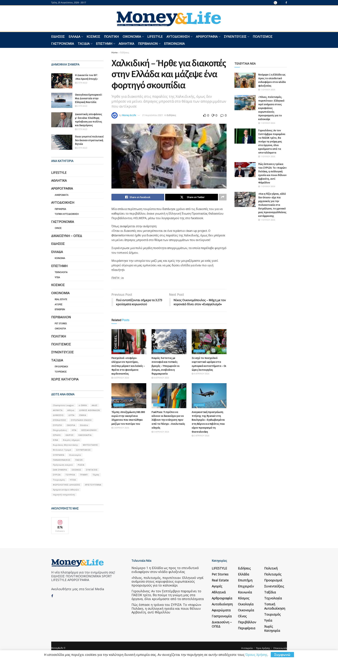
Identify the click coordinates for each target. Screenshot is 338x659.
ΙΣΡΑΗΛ (57, 435)
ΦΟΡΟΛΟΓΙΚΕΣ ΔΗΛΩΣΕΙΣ (66, 484)
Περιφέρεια (60, 209)
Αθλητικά (126, 43)
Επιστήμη (104, 43)
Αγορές (58, 304)
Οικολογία (60, 328)
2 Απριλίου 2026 (201, 435)
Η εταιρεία (247, 648)
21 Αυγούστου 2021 (152, 115)
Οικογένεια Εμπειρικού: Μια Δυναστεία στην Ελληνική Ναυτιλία (88, 98)
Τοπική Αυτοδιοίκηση (67, 213)
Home (114, 52)
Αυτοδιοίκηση (178, 36)
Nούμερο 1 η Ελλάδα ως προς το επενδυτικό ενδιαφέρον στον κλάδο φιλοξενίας (165, 570)
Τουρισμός (61, 371)
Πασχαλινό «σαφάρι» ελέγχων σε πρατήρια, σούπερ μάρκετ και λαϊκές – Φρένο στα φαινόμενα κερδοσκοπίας (128, 365)
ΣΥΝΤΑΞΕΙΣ (92, 469)
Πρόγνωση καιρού (63, 464)
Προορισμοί (61, 366)
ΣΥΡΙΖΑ (57, 474)
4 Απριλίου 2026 (121, 377)
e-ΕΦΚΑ (83, 405)
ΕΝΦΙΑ (82, 415)
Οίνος (58, 228)
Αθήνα (70, 410)
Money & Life (129, 115)
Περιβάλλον (148, 43)
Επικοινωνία (174, 43)
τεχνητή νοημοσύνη (64, 494)
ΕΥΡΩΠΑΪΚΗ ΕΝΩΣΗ (81, 420)
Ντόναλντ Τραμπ (62, 449)
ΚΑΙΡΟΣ (70, 435)
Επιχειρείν (60, 309)
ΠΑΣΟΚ (79, 460)
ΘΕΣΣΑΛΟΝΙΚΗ (89, 430)
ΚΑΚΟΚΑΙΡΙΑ (85, 435)
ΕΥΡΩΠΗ (57, 425)
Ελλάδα (74, 36)
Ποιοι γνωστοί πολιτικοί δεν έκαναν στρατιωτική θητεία (89, 140)
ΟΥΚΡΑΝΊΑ (58, 455)
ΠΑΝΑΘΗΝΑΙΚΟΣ (61, 460)
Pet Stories (61, 323)
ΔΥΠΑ (71, 415)
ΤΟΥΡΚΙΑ (70, 474)
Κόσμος (93, 36)
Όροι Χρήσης (263, 648)
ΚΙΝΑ (55, 440)
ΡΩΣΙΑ (81, 464)
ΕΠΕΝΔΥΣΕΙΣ (59, 420)
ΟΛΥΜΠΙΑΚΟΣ (83, 449)
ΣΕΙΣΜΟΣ (76, 469)
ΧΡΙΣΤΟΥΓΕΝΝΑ (93, 484)
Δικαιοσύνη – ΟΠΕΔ (66, 236)
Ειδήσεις (58, 36)
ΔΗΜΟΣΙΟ (58, 415)
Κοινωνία (60, 258)
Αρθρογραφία (207, 36)
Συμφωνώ (282, 654)
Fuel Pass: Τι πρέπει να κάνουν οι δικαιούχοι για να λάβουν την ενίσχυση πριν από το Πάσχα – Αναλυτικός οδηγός (168, 419)
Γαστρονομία (62, 43)
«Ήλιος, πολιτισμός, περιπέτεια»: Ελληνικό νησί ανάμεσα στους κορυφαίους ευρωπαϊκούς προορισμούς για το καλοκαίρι (271, 108)
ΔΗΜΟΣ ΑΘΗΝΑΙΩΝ (89, 410)
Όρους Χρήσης (256, 654)
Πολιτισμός (263, 36)
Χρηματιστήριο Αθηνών (66, 489)
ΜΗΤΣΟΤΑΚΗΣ (90, 445)
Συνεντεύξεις (235, 36)
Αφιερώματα (61, 194)
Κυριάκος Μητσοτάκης (65, 445)
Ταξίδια (84, 43)
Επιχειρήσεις (60, 430)
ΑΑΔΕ (94, 405)
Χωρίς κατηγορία (65, 379)
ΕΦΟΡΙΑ (71, 425)
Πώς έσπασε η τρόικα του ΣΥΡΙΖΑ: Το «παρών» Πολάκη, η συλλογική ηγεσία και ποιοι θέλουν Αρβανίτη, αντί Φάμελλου (166, 608)
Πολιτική (111, 36)
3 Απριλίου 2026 (121, 427)
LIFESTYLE (155, 36)
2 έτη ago (82, 82)
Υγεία (57, 277)
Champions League (63, 405)
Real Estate (61, 299)
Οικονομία (132, 36)
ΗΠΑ (74, 430)
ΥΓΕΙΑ (73, 479)
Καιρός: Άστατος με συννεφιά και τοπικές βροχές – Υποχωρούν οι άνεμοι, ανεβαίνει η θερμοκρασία (165, 365)
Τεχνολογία (61, 272)
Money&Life (57, 648)
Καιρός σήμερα (71, 440)
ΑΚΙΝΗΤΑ (57, 410)
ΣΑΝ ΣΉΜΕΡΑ (60, 469)
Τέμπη (96, 474)
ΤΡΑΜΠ (84, 474)
